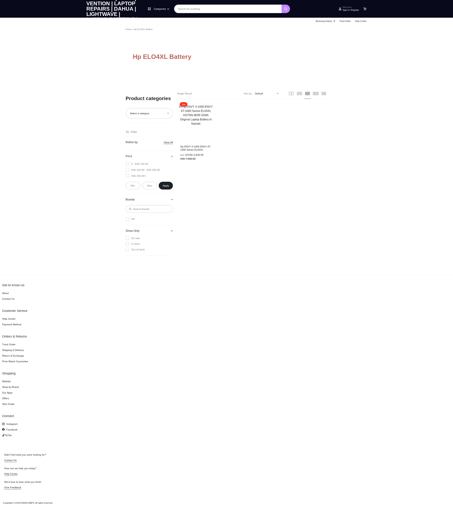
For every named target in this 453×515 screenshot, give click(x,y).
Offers (5, 398)
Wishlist (6, 381)
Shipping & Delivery (13, 350)
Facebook (12, 429)
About (5, 293)
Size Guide (8, 404)
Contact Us (8, 298)
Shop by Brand (10, 387)
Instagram (12, 424)
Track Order (345, 21)
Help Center (361, 21)
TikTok (8, 435)
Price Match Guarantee (15, 361)
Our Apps (7, 392)
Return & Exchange (13, 355)
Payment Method (11, 324)
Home (128, 29)
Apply (166, 185)
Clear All (168, 142)
